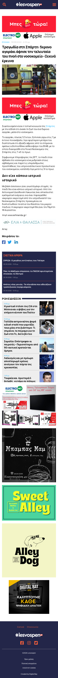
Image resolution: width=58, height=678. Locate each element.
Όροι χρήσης (29, 659)
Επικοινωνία (32, 627)
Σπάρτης (50, 126)
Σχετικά (20, 627)
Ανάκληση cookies (29, 668)
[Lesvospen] (29, 5)
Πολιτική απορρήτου (29, 663)
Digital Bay (33, 674)
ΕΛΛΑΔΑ (5, 42)
